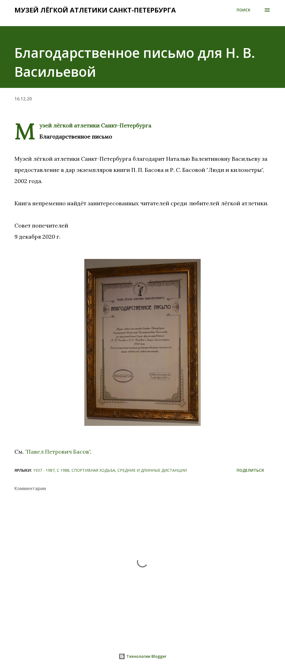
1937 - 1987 (44, 470)
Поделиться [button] (250, 470)
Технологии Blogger (145, 656)
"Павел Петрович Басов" (57, 451)
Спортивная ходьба (93, 470)
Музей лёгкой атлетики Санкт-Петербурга (95, 9)
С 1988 (63, 470)
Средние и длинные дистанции (152, 470)
